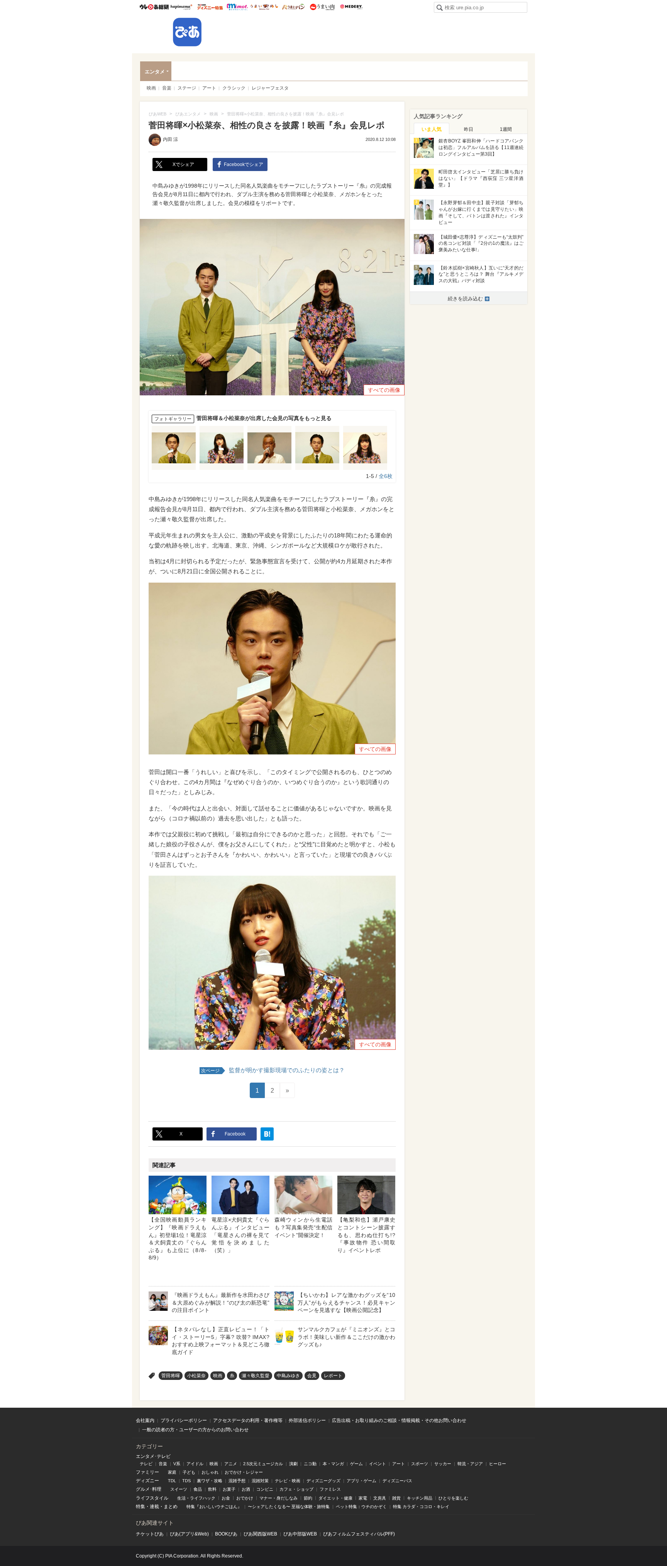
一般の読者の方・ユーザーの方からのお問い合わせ (195, 1429)
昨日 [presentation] (468, 129)
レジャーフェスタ (270, 88)
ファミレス (330, 1489)
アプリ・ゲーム (361, 1480)
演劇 (293, 1463)
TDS (186, 1480)
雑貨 (396, 1498)
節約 (308, 1498)
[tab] (431, 128)
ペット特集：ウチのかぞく (361, 1506)
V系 (176, 1463)
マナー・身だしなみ (278, 1498)
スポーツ (419, 1463)
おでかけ (244, 1498)
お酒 (246, 1489)
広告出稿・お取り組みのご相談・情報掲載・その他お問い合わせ (399, 1420)
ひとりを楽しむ (453, 1498)
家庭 (172, 1472)
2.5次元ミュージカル (263, 1463)
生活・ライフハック (196, 1498)
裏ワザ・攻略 (209, 1480)
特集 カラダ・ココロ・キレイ (421, 1506)
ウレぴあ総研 (154, 7)
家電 (363, 1498)
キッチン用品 (419, 1498)
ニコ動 (310, 1463)
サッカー (442, 1463)
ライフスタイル (152, 1498)
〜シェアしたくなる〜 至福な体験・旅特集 (289, 1506)
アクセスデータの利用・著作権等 (248, 1420)
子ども (189, 1472)
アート (209, 88)
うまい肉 (322, 7)
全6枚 (386, 476)
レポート (333, 1375)
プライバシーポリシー (184, 1420)
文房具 (379, 1498)
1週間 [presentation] (506, 129)
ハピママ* (181, 7)
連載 (154, 1506)
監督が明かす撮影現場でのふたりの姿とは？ (273, 1070)
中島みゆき (288, 1375)
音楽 (166, 88)
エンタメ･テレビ (153, 1456)
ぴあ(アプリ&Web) (189, 1534)
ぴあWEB (187, 32)
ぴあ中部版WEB (300, 1534)
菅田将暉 (170, 1375)
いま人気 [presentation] (432, 129)
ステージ (187, 88)
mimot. (237, 7)
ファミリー (147, 1472)
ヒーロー (497, 1463)
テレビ (146, 1463)
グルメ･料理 (148, 1489)
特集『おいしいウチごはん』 (214, 1506)
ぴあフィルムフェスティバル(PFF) (359, 1534)
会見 (312, 1375)
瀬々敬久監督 (255, 1375)
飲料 (212, 1489)
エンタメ (155, 72)
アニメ (230, 1463)
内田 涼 (170, 139)
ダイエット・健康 (335, 1498)
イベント (377, 1463)
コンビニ (264, 1489)
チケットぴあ (150, 1534)
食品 (197, 1489)
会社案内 (145, 1420)
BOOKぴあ (226, 1534)
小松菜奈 (196, 1375)
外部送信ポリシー (307, 1420)
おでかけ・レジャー (244, 1472)
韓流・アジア (470, 1463)
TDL (172, 1480)
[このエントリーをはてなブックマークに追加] (267, 1134)
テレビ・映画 (287, 1480)
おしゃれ (209, 1472)
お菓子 (229, 1489)
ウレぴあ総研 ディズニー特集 (210, 7)
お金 (226, 1498)
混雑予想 (237, 1480)
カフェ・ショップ (296, 1489)
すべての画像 (384, 390)
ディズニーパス (397, 1480)
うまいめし (264, 7)
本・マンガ (333, 1463)
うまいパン (293, 7)
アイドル (194, 1463)
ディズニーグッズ (323, 1480)
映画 (151, 88)
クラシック (233, 88)
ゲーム (356, 1463)
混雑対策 (260, 1480)
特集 (140, 1506)
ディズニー (147, 1480)
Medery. (351, 7)
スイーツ (178, 1489)
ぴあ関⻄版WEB (260, 1534)
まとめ (171, 1506)
